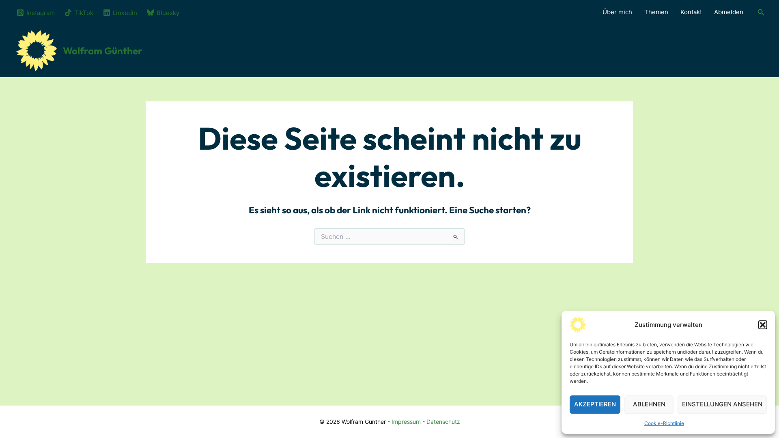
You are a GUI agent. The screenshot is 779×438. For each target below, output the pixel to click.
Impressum (406, 421)
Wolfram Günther (102, 51)
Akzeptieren (595, 404)
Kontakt (691, 12)
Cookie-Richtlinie (664, 423)
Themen (656, 12)
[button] (763, 325)
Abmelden (728, 12)
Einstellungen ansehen (722, 404)
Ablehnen (649, 404)
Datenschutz (443, 421)
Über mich (617, 12)
